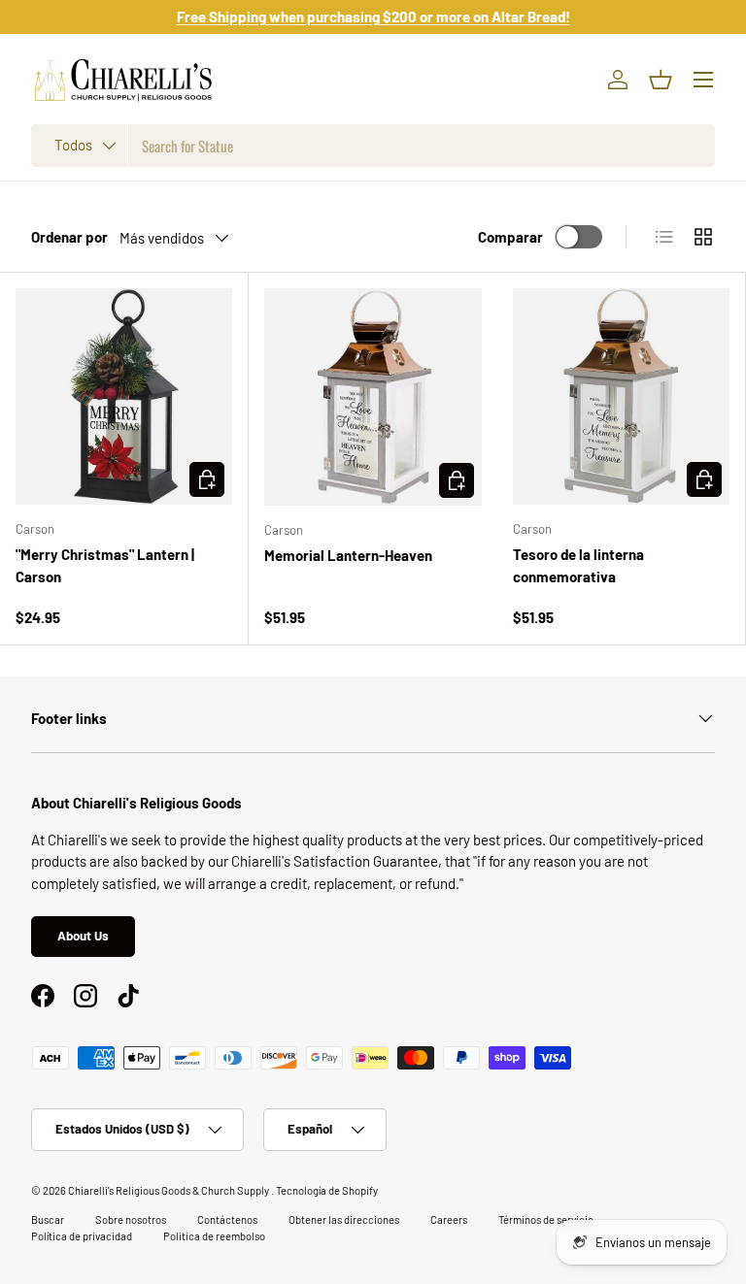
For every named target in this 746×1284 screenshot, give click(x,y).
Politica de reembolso (214, 1236)
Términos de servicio (545, 1219)
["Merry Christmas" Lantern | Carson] (124, 396)
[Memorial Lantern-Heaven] (373, 397)
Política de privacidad (81, 1236)
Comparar (510, 237)
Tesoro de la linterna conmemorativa (578, 565)
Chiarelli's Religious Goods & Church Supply (169, 1190)
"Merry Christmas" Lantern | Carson (105, 565)
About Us (83, 935)
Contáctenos (227, 1219)
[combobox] (373, 145)
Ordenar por (69, 237)
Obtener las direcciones (343, 1219)
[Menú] (703, 79)
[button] (660, 79)
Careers (448, 1219)
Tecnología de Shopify (327, 1190)
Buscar (47, 1219)
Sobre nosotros (130, 1219)
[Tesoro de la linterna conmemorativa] (621, 396)
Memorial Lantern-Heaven (348, 555)
